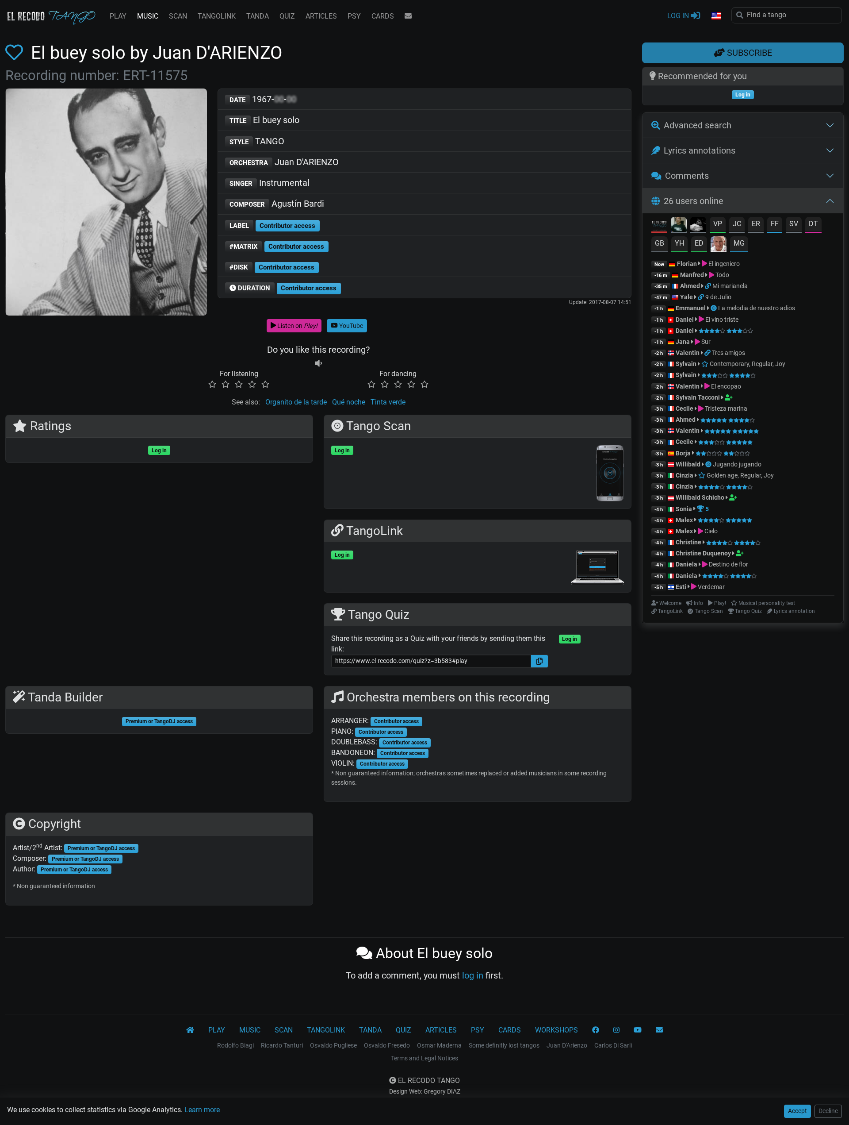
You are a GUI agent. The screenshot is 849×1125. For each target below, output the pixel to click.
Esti (681, 586)
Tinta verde (388, 402)
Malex (684, 520)
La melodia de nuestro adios (756, 308)
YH (679, 243)
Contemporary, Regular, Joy (746, 363)
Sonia (684, 508)
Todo (721, 274)
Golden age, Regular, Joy (739, 475)
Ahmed (690, 285)
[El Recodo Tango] (190, 1030)
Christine (689, 542)
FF (775, 224)
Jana (683, 341)
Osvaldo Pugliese (333, 1045)
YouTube (350, 325)
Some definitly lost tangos (504, 1045)
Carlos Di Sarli (613, 1045)
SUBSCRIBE (748, 52)
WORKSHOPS (556, 1030)
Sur (705, 341)
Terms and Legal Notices (424, 1058)
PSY (354, 16)
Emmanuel (691, 308)
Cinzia (684, 475)
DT (813, 224)
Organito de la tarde (296, 402)
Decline (828, 1110)
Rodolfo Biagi (235, 1045)
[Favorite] (16, 52)
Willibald (689, 464)
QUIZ (287, 16)
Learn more (202, 1110)
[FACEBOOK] (595, 1030)
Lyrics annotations (699, 150)
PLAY (118, 16)
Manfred (692, 274)
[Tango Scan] (714, 308)
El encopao (725, 386)
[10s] (318, 363)
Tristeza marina (725, 408)
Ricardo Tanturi (282, 1045)
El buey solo (264, 120)
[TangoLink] (708, 285)
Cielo (710, 531)
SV (793, 224)
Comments (687, 175)
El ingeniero (723, 263)
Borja (683, 453)
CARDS (382, 16)
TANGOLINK (217, 16)
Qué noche (348, 402)
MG (739, 243)
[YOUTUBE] (638, 1030)
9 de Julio (718, 297)
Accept (797, 1110)
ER (756, 224)
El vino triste (721, 319)
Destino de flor (728, 564)
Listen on (296, 325)
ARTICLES (321, 16)
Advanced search (697, 125)
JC (737, 224)
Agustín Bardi (276, 203)
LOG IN (679, 16)
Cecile (684, 408)
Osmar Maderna (439, 1045)
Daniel (685, 319)
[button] (716, 16)
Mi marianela (730, 285)
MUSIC (147, 16)
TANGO (256, 141)
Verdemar (710, 586)
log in (472, 975)
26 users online (693, 201)
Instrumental (269, 182)
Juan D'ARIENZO (284, 162)
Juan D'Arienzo (567, 1045)
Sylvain (686, 363)
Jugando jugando (737, 464)
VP (717, 224)
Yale (686, 297)
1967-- (262, 99)
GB (659, 243)
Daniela (687, 564)
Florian (687, 263)
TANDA (257, 16)
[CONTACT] (408, 16)
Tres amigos (728, 352)
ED (699, 243)
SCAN (178, 16)
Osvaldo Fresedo (387, 1045)
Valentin (688, 352)
